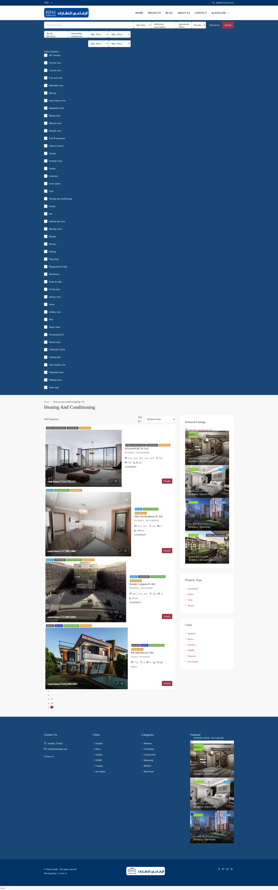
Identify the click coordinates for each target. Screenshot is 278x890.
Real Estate (149, 771)
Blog (169, 13)
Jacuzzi (52, 206)
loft (50, 214)
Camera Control (56, 146)
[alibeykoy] (164, 24)
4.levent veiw (55, 63)
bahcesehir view (56, 85)
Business (148, 743)
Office (191, 594)
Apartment (193, 588)
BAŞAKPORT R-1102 (137, 448)
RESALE (50, 626)
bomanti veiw (55, 131)
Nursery (52, 244)
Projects (154, 13)
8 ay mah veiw (55, 78)
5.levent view (55, 70)
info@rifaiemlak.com (57, 749)
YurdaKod (62, 873)
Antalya (191, 644)
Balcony (52, 93)
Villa (190, 600)
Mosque (52, 236)
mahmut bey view (57, 221)
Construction (149, 754)
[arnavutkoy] (164, 27)
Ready (50, 490)
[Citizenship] (78, 33)
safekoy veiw (55, 297)
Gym (51, 191)
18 (52, 703)
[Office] (183, 27)
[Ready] (56, 33)
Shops (191, 605)
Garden (52, 168)
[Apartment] (183, 24)
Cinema (52, 153)
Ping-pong (53, 259)
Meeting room (55, 229)
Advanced (214, 25)
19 (52, 707)
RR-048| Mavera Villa (142, 652)
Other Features (51, 51)
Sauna (51, 304)
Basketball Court (56, 108)
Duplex (58, 626)
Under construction (56, 428)
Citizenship (73, 428)
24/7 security (55, 55)
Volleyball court (56, 372)
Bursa (190, 639)
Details (167, 481)
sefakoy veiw (55, 312)
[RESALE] (56, 36)
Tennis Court (55, 342)
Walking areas (55, 380)
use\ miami (193, 661)
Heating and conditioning (60, 199)
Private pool (54, 289)
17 (52, 699)
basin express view (57, 100)
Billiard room (55, 123)
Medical (147, 766)
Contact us (49, 756)
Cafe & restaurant (57, 138)
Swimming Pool (56, 334)
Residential (85, 428)
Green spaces (55, 183)
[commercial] (78, 36)
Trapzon (192, 656)
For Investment (62, 490)
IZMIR (191, 650)
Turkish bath (54, 357)
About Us (183, 13)
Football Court (55, 161)
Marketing (148, 760)
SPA (51, 319)
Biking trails (54, 116)
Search (228, 25)
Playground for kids (58, 267)
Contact (201, 13)
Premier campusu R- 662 (142, 584)
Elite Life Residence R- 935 (148, 516)
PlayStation (54, 274)
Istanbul (192, 633)
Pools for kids (55, 282)
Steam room (54, 327)
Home (139, 13)
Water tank (54, 387)
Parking (52, 251)
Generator (53, 176)
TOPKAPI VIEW (57, 350)
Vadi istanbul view (57, 365)
